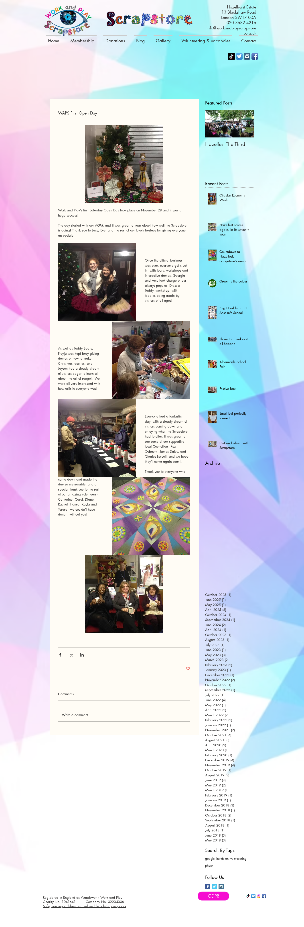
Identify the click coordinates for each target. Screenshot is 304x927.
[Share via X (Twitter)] (71, 655)
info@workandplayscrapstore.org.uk (231, 30)
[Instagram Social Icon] (221, 886)
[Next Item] (247, 123)
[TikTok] (231, 56)
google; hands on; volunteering (225, 858)
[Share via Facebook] (60, 655)
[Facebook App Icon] (254, 56)
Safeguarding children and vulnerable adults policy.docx (84, 906)
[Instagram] (259, 896)
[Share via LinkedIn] (82, 655)
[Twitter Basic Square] (214, 886)
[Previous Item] (212, 123)
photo (209, 865)
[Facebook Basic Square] (207, 886)
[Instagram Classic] (247, 56)
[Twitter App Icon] (239, 56)
